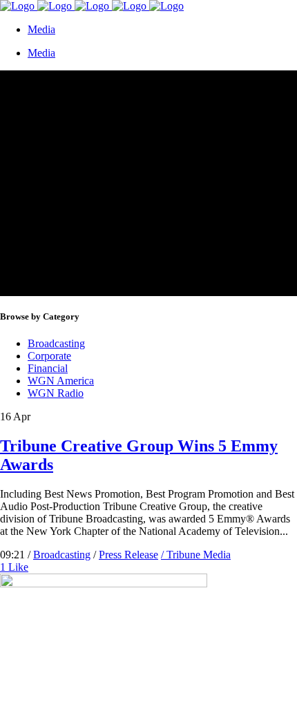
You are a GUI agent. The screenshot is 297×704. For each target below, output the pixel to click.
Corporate (49, 356)
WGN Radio (56, 393)
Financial (48, 368)
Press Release (128, 554)
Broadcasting (56, 343)
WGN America (61, 381)
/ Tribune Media (196, 554)
